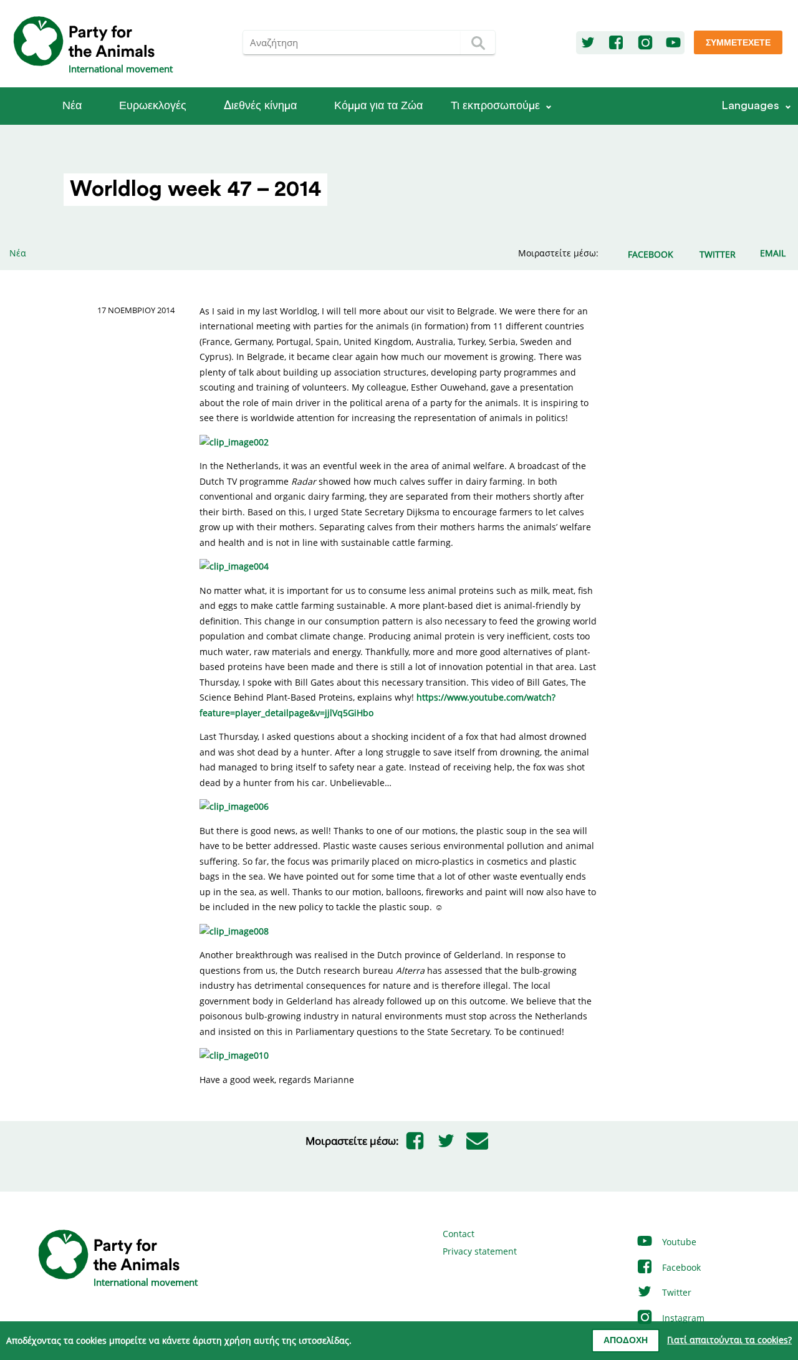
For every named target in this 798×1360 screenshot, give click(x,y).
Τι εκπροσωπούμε (495, 106)
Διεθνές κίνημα (260, 106)
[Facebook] (616, 43)
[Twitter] (588, 43)
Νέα (72, 106)
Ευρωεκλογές (152, 106)
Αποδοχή (625, 1340)
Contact (458, 1234)
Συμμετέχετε (738, 43)
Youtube (678, 1242)
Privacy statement (480, 1251)
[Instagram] (645, 43)
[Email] (476, 1141)
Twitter (675, 1292)
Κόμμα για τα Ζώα (378, 106)
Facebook (680, 1267)
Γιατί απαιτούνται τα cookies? (729, 1340)
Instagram (682, 1318)
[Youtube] (673, 43)
